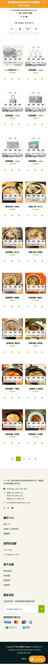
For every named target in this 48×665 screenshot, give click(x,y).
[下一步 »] (35, 459)
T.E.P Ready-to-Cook (11, 554)
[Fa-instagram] (24, 17)
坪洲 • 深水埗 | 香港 (25, 13)
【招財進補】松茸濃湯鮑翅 (14, 434)
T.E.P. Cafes (7, 550)
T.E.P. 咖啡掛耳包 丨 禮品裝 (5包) (16, 70)
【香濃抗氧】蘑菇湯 (12, 343)
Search (24, 659)
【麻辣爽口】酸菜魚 (35, 389)
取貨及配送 (7, 571)
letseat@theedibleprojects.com (24, 10)
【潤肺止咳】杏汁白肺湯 (36, 207)
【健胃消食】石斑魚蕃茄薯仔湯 (15, 207)
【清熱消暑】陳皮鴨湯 (35, 343)
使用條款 (6, 580)
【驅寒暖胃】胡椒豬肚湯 (13, 298)
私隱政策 (6, 585)
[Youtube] (27, 17)
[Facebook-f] (21, 17)
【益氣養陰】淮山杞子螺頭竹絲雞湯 (17, 252)
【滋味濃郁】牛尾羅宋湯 (13, 389)
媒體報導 (6, 533)
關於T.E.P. (7, 524)
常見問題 (6, 575)
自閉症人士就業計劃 (10, 529)
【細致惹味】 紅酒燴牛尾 (36, 434)
